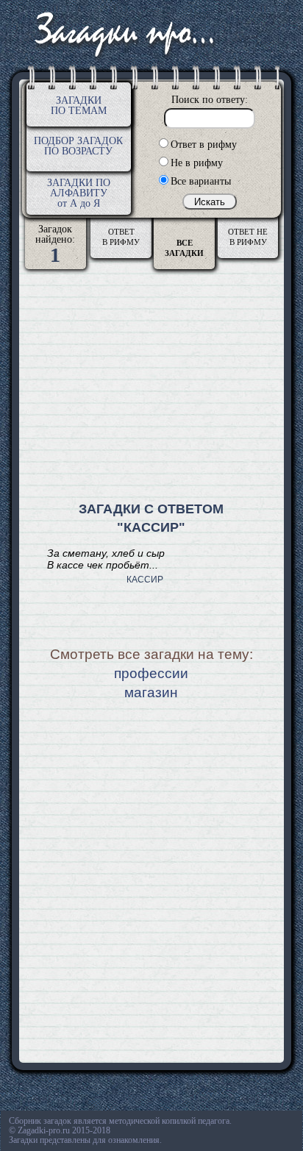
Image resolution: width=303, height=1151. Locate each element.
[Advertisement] (151, 387)
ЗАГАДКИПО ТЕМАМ (79, 105)
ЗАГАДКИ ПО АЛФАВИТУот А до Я (78, 193)
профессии (151, 673)
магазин (151, 692)
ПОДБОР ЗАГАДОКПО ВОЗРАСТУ (78, 146)
